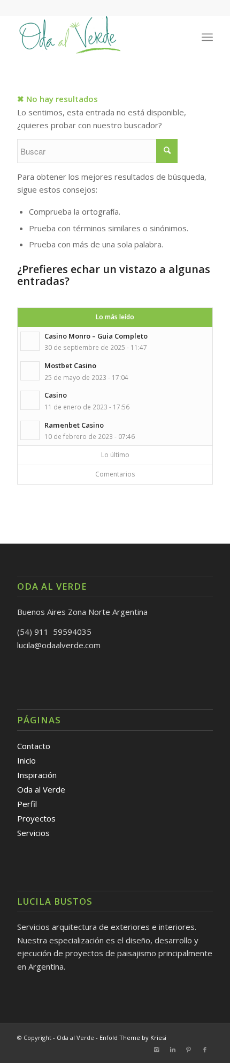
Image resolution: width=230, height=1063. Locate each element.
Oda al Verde (41, 789)
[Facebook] (205, 1050)
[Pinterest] (189, 1050)
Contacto (33, 746)
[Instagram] (157, 1050)
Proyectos (36, 818)
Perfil (27, 803)
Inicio (26, 760)
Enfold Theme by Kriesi (132, 1037)
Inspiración (37, 774)
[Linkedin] (173, 1050)
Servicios (33, 832)
